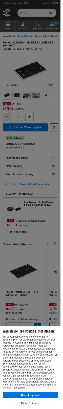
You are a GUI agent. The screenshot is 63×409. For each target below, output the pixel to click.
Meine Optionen (30, 403)
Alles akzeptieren (30, 395)
